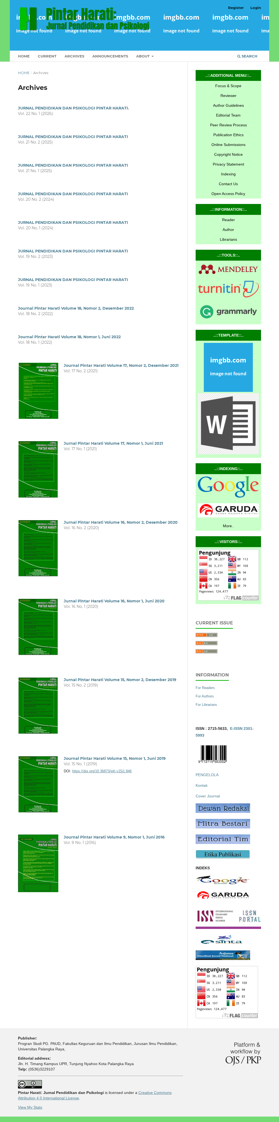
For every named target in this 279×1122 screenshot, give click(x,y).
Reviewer (228, 95)
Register (236, 7)
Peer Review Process (228, 125)
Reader (228, 220)
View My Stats (30, 1107)
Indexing (228, 174)
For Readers (205, 688)
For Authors (205, 696)
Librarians (228, 239)
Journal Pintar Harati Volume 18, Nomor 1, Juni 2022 (69, 336)
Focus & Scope (228, 86)
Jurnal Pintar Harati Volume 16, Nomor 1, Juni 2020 (114, 601)
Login (255, 7)
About (143, 56)
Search (249, 56)
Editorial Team (228, 115)
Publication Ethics (228, 135)
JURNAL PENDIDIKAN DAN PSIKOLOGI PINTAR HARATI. (73, 108)
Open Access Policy (228, 193)
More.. (228, 526)
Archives (74, 56)
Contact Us (228, 184)
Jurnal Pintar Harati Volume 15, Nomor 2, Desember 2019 (120, 679)
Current (47, 56)
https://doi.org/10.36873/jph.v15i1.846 (102, 771)
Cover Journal (208, 796)
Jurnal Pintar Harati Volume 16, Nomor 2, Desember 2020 (121, 522)
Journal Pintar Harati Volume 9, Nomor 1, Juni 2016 (114, 837)
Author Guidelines (228, 105)
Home (24, 56)
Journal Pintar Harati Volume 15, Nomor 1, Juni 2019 (115, 758)
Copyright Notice (228, 154)
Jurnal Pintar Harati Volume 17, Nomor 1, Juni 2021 (113, 443)
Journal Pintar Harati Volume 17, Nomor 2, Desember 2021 (121, 365)
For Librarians (206, 705)
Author (228, 229)
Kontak (202, 785)
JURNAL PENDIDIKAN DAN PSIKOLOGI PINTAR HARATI (73, 136)
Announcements (110, 56)
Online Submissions (228, 144)
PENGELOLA (207, 775)
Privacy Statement (228, 164)
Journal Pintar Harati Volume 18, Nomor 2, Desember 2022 (76, 308)
